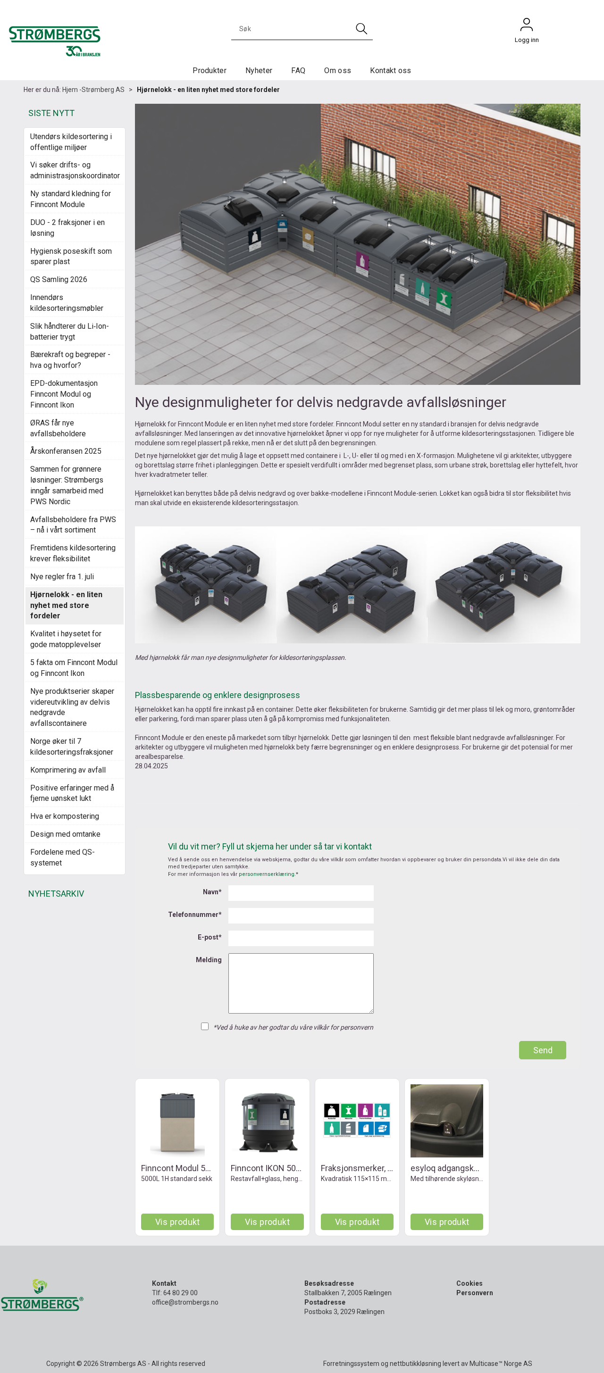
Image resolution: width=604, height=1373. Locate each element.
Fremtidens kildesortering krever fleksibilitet (73, 553)
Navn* (212, 892)
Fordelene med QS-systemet (62, 857)
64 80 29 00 (180, 1293)
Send (543, 1050)
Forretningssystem (351, 1363)
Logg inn (527, 27)
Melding (209, 960)
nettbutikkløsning (415, 1363)
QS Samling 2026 (58, 279)
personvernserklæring (266, 874)
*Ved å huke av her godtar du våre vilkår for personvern (293, 1027)
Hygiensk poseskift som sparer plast (71, 256)
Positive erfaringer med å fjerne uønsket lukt (72, 793)
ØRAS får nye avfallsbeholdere (58, 428)
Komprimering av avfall (68, 770)
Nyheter (258, 70)
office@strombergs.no (185, 1302)
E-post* (210, 937)
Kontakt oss (390, 70)
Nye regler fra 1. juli (62, 576)
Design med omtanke (65, 834)
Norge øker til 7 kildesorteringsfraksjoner (71, 747)
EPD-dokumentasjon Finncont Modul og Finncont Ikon (64, 394)
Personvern (474, 1293)
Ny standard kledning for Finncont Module (70, 199)
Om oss (337, 70)
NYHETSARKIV (56, 894)
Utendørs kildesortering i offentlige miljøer (71, 142)
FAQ (298, 70)
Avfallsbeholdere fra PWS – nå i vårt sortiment (73, 525)
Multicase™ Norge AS (501, 1363)
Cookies (469, 1283)
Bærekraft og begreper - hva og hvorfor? (70, 360)
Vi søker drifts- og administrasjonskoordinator (74, 170)
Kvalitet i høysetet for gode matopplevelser (65, 639)
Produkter (209, 70)
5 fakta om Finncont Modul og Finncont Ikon (73, 668)
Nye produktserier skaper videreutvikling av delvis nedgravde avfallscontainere (72, 707)
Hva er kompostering (64, 816)
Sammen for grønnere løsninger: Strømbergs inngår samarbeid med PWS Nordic (66, 485)
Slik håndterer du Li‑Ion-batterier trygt (69, 331)
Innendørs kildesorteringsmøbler (66, 303)
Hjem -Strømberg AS (93, 89)
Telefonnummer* (195, 914)
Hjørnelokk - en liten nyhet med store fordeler (208, 89)
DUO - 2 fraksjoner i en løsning (67, 228)
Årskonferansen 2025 (65, 451)
